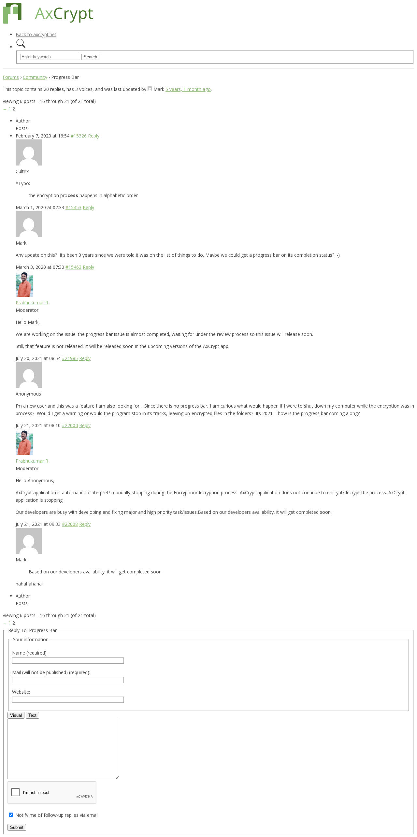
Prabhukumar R (32, 302)
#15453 (73, 207)
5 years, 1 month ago (188, 89)
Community (35, 77)
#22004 (70, 425)
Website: (21, 692)
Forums (11, 77)
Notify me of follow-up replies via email (56, 815)
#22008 (70, 524)
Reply (93, 136)
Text (32, 715)
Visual (16, 715)
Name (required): (30, 653)
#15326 (79, 136)
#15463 (73, 267)
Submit (16, 827)
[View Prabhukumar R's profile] (24, 295)
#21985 (70, 358)
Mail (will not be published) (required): (51, 672)
